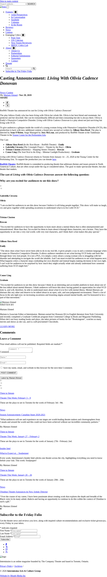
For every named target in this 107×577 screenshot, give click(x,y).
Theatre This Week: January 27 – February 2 (19, 436)
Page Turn (15, 38)
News (8, 30)
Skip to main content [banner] (9, 1)
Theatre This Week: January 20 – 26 (16, 475)
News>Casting (6, 92)
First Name (5, 530)
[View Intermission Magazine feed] (7, 552)
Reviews (9, 27)
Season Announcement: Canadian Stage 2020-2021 (22, 415)
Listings (9, 32)
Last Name (5, 533)
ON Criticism (17, 40)
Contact (14, 61)
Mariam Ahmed (11, 95)
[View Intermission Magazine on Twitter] (7, 547)
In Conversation (18, 17)
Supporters (16, 58)
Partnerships (16, 53)
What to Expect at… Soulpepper (14, 453)
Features (9, 12)
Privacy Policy (6, 566)
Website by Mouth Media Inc (13, 575)
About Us (15, 51)
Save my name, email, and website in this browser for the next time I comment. (38, 368)
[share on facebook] (7, 102)
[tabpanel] (53, 449)
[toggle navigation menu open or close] (8, 6)
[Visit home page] (3, 7)
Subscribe (5, 539)
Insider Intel (5, 448)
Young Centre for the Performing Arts (29, 135)
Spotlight (15, 20)
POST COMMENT (8, 373)
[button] (7, 66)
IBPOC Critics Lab (19, 45)
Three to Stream (7, 393)
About (8, 48)
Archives (18, 566)
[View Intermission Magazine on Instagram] (7, 549)
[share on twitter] (8, 105)
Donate (9, 63)
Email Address (7, 536)
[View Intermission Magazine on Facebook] (6, 544)
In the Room (16, 25)
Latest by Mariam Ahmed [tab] (11, 378)
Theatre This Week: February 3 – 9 (15, 398)
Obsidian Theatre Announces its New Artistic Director (24, 492)
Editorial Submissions (20, 56)
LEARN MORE (7, 326)
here (54, 159)
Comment (4, 352)
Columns (15, 22)
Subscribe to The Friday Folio (19, 71)
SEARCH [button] (31, 4)
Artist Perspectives (19, 15)
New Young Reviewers (21, 43)
